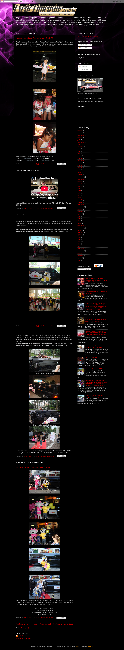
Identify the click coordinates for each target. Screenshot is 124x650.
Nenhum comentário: (47, 164)
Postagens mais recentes (26, 624)
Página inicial (45, 624)
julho (79, 144)
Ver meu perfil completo (23, 638)
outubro (80, 130)
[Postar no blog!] (59, 164)
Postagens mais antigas (63, 624)
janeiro (80, 174)
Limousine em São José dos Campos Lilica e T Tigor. (94, 396)
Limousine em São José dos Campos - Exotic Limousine (94, 346)
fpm (77, 646)
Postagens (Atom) (26, 628)
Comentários (84, 48)
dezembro (81, 177)
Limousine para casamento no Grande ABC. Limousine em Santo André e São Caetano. (95, 319)
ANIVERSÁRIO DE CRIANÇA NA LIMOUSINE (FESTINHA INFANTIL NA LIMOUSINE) (96, 280)
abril (79, 153)
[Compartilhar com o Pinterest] (65, 164)
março (79, 156)
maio (79, 170)
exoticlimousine (23, 636)
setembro (80, 146)
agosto (80, 167)
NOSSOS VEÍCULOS (91, 357)
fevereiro (80, 133)
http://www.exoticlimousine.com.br (88, 36)
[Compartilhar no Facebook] (63, 164)
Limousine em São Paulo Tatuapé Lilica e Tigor (33, 467)
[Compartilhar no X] (61, 164)
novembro (81, 135)
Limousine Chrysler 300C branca (95, 369)
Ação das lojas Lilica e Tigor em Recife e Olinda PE (34, 38)
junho (79, 140)
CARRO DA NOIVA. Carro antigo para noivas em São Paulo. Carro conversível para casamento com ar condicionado (96, 333)
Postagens (83, 44)
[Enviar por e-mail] (58, 164)
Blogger (90, 646)
